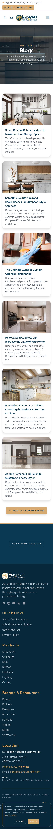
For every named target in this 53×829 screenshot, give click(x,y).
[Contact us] (11, 18)
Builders (7, 704)
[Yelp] (24, 603)
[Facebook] (3, 603)
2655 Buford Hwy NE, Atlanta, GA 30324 (23, 2)
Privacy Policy (10, 634)
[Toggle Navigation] (48, 18)
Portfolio (7, 719)
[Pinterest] (19, 603)
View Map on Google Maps (26, 544)
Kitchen (6, 666)
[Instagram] (8, 603)
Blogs (5, 729)
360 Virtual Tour (11, 629)
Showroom (8, 651)
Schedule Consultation (18, 7)
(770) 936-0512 (20, 766)
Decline (20, 821)
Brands (6, 699)
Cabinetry (8, 656)
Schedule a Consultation (26, 510)
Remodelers (9, 714)
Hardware (8, 672)
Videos (6, 724)
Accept (33, 821)
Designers (8, 709)
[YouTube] (13, 603)
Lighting (7, 677)
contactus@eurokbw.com (25, 771)
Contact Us (9, 734)
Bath (5, 661)
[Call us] (5, 18)
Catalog (6, 682)
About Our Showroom (15, 619)
